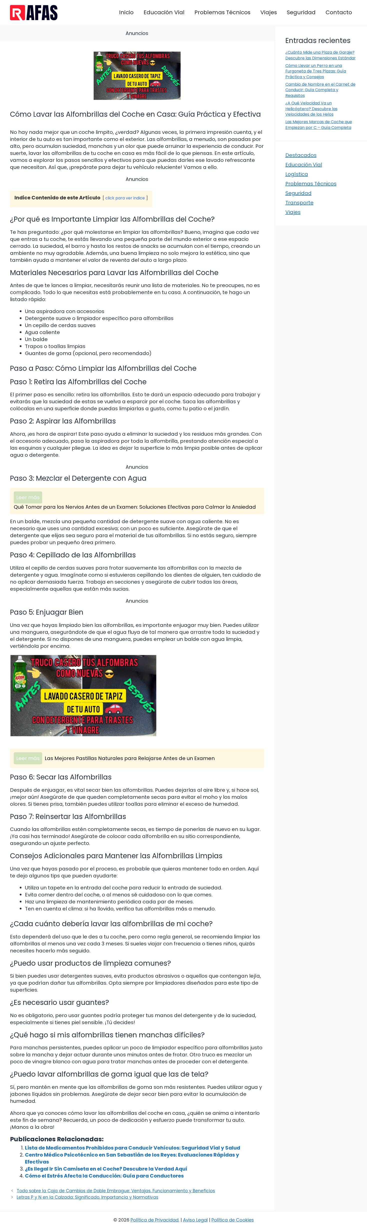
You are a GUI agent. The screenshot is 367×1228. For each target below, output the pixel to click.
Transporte (299, 202)
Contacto (339, 12)
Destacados (301, 155)
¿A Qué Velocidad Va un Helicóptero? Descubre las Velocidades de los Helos (311, 108)
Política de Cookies (232, 1220)
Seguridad (301, 12)
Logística (296, 174)
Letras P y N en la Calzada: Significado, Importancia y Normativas (87, 1197)
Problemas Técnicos (222, 12)
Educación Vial (164, 12)
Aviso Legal (195, 1220)
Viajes (268, 12)
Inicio (126, 12)
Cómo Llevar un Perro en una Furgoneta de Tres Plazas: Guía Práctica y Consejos (315, 71)
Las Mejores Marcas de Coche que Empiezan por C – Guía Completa (318, 124)
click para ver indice (125, 198)
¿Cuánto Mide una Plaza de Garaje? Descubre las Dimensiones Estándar (320, 55)
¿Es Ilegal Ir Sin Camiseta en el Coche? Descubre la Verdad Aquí (106, 1168)
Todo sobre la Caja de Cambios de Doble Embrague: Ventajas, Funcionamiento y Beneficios (116, 1191)
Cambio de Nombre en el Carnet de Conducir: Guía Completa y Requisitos (320, 89)
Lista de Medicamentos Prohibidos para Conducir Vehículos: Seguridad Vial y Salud (132, 1147)
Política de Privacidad (155, 1220)
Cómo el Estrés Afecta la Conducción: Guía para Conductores (104, 1175)
